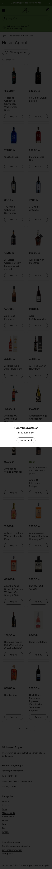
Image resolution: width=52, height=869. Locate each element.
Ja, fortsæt (26, 440)
